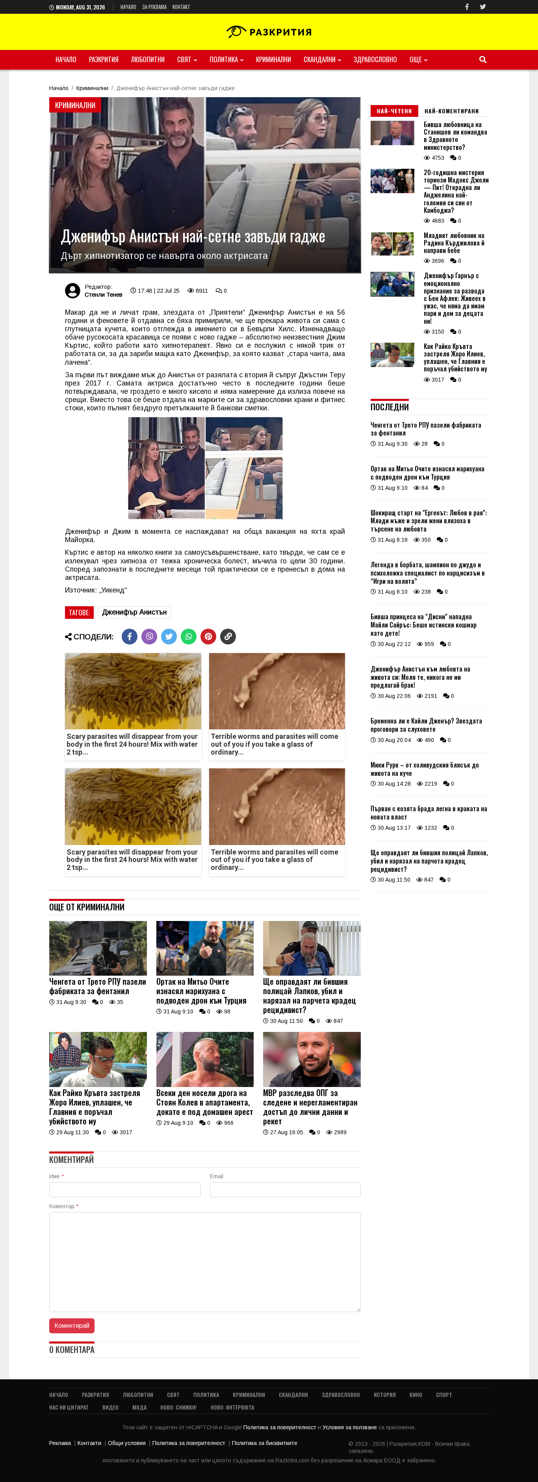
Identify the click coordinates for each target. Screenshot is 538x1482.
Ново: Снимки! (178, 1407)
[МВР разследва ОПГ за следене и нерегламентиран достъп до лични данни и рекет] (312, 1085)
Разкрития (104, 59)
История (385, 1394)
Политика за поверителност (280, 1427)
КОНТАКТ (181, 7)
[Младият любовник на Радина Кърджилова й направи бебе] (392, 254)
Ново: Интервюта (232, 1407)
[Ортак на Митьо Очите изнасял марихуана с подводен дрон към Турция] (205, 974)
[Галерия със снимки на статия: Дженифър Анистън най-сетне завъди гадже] (205, 185)
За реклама (154, 7)
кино (416, 1394)
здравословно (375, 59)
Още (416, 59)
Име (56, 1176)
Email (216, 1176)
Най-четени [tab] (394, 111)
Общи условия (127, 1443)
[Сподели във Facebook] (129, 636)
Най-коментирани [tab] (452, 111)
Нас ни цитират (69, 1407)
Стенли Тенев (103, 294)
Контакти (89, 1443)
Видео (110, 1407)
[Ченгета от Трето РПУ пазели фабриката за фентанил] (98, 974)
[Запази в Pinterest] (208, 636)
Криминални (273, 59)
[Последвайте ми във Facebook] (467, 7)
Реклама (60, 1443)
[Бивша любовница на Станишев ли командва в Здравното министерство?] (392, 143)
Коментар (63, 1206)
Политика (224, 59)
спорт (444, 1394)
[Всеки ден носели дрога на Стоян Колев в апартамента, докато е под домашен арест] (205, 1085)
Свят (184, 59)
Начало (128, 7)
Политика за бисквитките (264, 1443)
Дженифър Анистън (134, 612)
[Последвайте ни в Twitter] (483, 7)
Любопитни (148, 59)
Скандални (320, 59)
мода (139, 1407)
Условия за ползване (350, 1427)
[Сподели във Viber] (149, 636)
